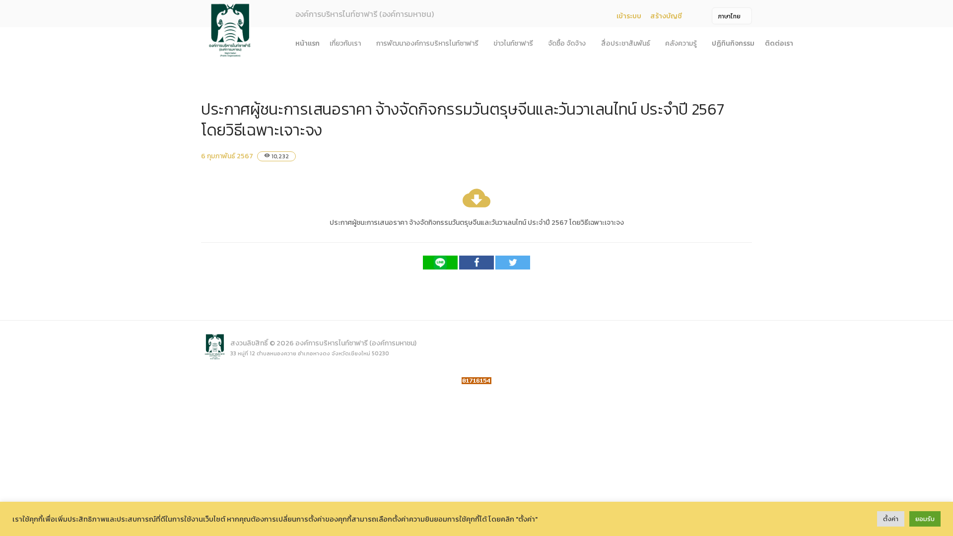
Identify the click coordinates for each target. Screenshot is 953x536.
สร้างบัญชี (666, 16)
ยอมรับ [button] (925, 519)
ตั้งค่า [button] (890, 519)
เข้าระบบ (628, 16)
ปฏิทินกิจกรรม (733, 43)
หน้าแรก (307, 43)
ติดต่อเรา (779, 43)
